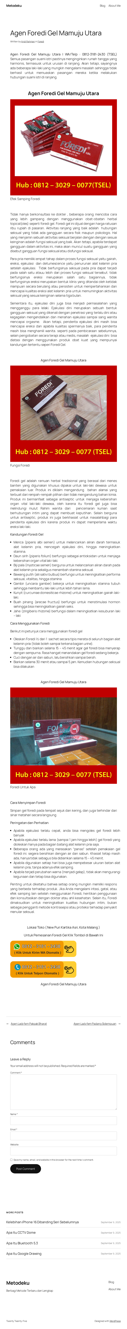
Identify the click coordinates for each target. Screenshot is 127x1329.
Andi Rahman (28, 41)
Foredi (41, 41)
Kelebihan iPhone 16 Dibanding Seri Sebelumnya (42, 1222)
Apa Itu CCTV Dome (21, 1232)
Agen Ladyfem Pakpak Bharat (29, 1024)
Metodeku (13, 5)
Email (13, 1129)
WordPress (115, 1321)
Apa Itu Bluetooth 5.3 (22, 1243)
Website (14, 1144)
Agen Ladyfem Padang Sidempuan (95, 1024)
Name (14, 1114)
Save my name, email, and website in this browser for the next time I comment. (54, 1159)
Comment (16, 1072)
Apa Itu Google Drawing (24, 1253)
